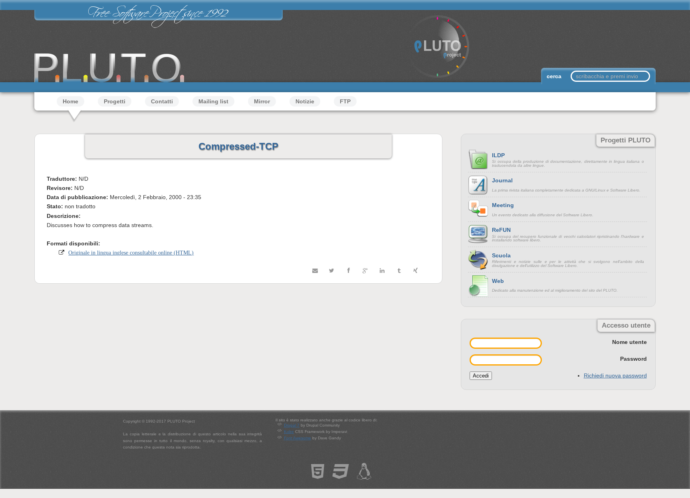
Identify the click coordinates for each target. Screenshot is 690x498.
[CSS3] (340, 475)
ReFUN (501, 230)
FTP (345, 101)
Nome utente (629, 342)
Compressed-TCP (238, 146)
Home (70, 101)
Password (633, 359)
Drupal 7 (291, 425)
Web (498, 281)
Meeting (503, 205)
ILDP (498, 155)
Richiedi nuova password (615, 375)
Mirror (262, 101)
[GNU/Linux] (364, 475)
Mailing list (213, 101)
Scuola (501, 255)
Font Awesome (297, 438)
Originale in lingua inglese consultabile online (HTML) (131, 252)
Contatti (162, 101)
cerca (555, 76)
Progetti (114, 101)
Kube (289, 431)
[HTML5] (317, 475)
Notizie (304, 101)
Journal (502, 180)
